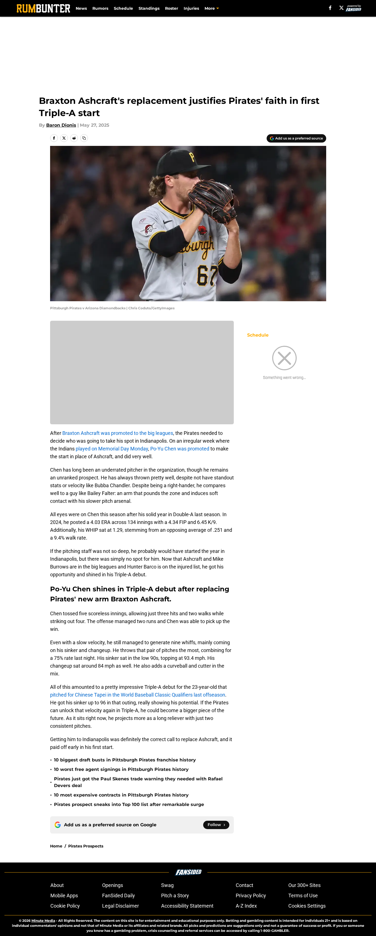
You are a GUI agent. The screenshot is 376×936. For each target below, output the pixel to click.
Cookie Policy (65, 906)
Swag (167, 885)
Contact (244, 885)
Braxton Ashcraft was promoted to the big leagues (117, 433)
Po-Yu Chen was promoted (179, 449)
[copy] (84, 138)
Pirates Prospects (85, 846)
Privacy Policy (251, 895)
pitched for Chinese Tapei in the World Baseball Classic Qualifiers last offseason (137, 695)
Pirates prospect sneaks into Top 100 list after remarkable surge (129, 804)
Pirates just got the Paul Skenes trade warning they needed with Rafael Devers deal (138, 782)
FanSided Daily (118, 895)
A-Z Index (246, 906)
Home (56, 846)
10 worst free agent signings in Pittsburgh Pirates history (121, 769)
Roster (171, 8)
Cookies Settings (307, 906)
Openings (112, 885)
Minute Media (43, 920)
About (57, 885)
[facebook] (330, 8)
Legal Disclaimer (120, 906)
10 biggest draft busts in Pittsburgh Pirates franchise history (125, 760)
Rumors (100, 8)
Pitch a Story (175, 895)
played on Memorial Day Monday (112, 449)
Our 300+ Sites (304, 885)
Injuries (191, 8)
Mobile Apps (64, 895)
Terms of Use (303, 895)
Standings (149, 8)
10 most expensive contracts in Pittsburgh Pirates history (121, 795)
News (81, 8)
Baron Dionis (61, 125)
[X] (341, 8)
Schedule (123, 8)
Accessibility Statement (187, 906)
